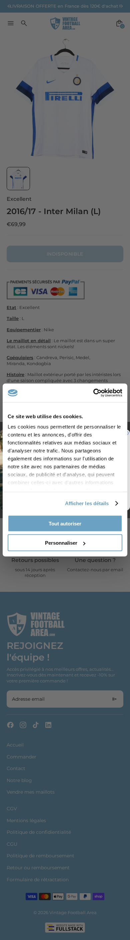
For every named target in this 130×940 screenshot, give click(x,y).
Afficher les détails (87, 503)
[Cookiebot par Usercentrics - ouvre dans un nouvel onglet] (93, 393)
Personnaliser (61, 543)
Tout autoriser (65, 523)
